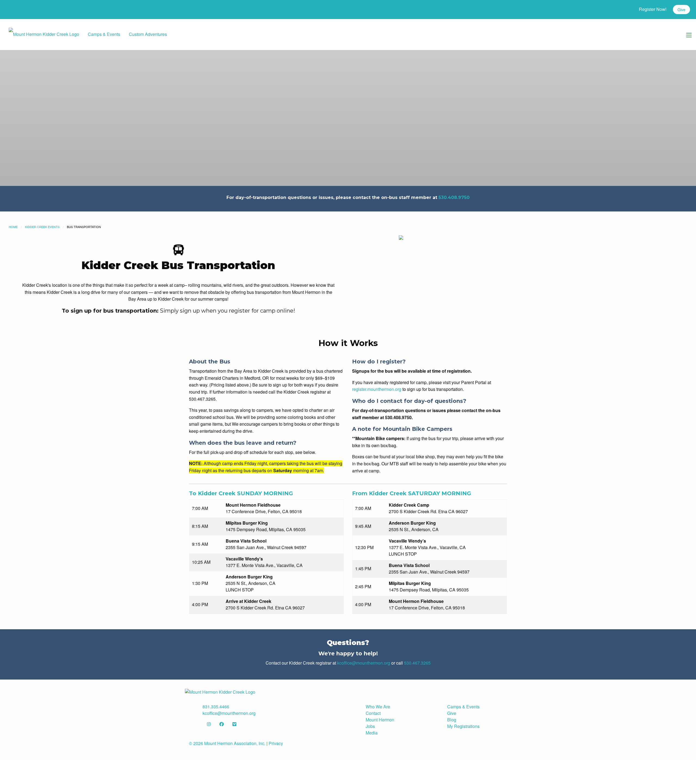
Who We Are (378, 706)
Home (13, 227)
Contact (373, 713)
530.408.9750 (454, 197)
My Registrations (463, 726)
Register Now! (652, 9)
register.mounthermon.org (376, 389)
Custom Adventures (148, 34)
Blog (451, 720)
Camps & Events (104, 34)
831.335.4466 (216, 706)
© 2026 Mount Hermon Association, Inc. (227, 743)
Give (681, 9)
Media (372, 733)
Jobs (370, 726)
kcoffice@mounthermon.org (363, 663)
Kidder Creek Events (42, 227)
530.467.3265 (417, 663)
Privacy (276, 743)
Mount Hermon (380, 720)
